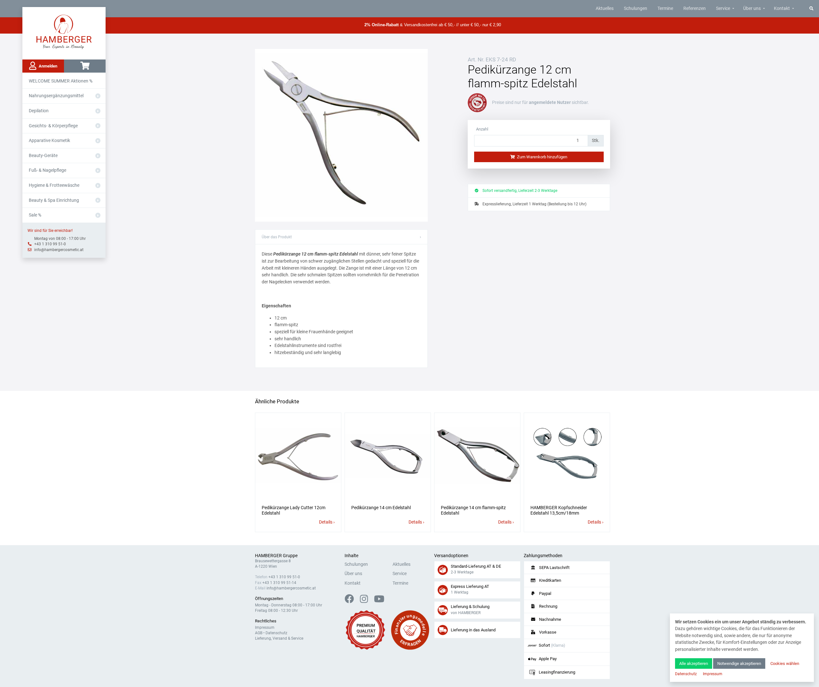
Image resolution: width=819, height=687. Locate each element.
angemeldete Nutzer (550, 102)
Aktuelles (605, 8)
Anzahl (482, 129)
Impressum (264, 627)
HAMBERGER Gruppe (276, 555)
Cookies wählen (784, 663)
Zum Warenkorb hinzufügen (541, 156)
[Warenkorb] (85, 66)
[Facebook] (352, 601)
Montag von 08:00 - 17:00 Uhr (60, 238)
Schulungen (635, 8)
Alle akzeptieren (693, 663)
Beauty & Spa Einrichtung (54, 200)
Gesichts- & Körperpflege (53, 126)
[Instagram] (366, 601)
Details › (327, 522)
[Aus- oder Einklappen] (97, 96)
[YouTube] (379, 601)
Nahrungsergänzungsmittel (56, 96)
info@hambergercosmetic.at (58, 250)
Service (723, 8)
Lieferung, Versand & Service (279, 638)
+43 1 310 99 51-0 (50, 244)
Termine (665, 8)
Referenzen (694, 8)
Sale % (35, 215)
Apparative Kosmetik (49, 140)
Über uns (752, 8)
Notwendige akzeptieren (739, 663)
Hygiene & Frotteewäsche (54, 185)
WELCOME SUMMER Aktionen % (60, 81)
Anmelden (48, 66)
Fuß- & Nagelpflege (47, 170)
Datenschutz (276, 633)
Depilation (39, 111)
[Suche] (811, 8)
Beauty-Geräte (43, 155)
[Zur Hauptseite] (64, 31)
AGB (258, 633)
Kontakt (782, 8)
